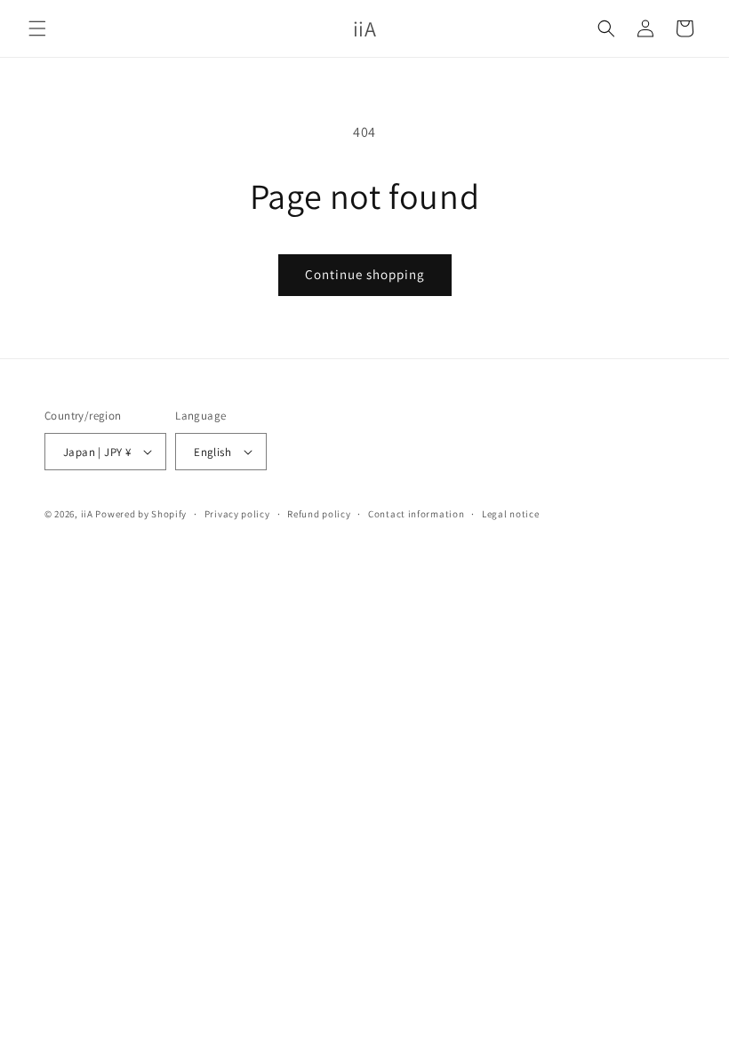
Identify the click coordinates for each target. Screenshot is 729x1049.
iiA (87, 514)
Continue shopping (365, 274)
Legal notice (510, 514)
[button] (37, 28)
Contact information (416, 514)
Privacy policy (237, 514)
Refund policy (318, 514)
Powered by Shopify (141, 514)
